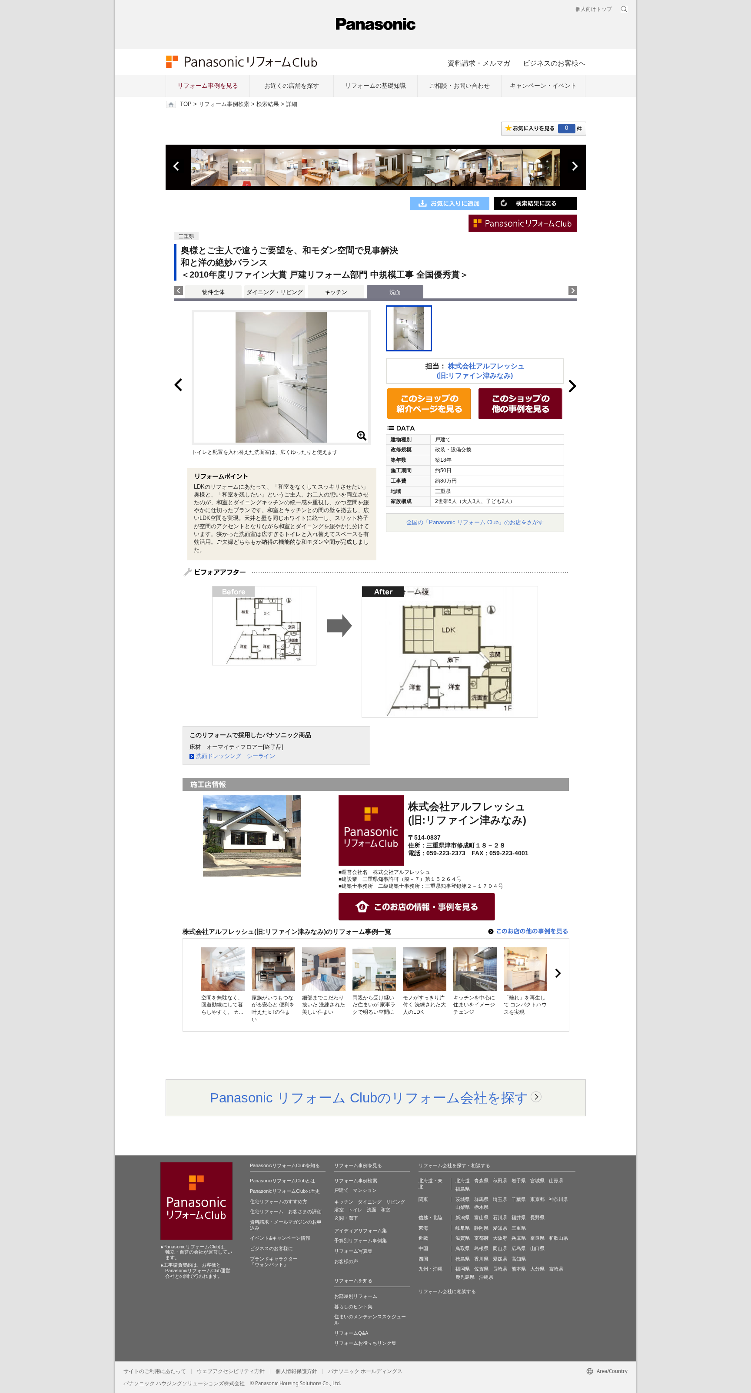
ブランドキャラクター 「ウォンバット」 (274, 1261)
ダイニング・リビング (274, 292)
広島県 (519, 1248)
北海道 (462, 1180)
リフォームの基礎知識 (375, 85)
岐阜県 (462, 1228)
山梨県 (462, 1207)
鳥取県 (462, 1248)
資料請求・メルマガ (479, 63)
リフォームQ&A (351, 1333)
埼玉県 (500, 1199)
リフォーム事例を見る (207, 85)
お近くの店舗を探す (291, 85)
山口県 (537, 1248)
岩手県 (519, 1180)
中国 (423, 1248)
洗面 (371, 1209)
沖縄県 (486, 1277)
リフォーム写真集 (353, 1251)
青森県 (481, 1180)
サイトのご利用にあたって (154, 1371)
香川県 (481, 1258)
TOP (186, 104)
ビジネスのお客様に (271, 1248)
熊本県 (519, 1268)
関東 (423, 1199)
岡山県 (500, 1248)
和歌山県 (558, 1238)
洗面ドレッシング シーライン (235, 756)
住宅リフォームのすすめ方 (278, 1201)
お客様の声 (346, 1261)
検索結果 (267, 104)
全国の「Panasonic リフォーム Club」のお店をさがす (475, 522)
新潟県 (462, 1217)
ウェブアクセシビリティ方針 (231, 1371)
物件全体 (213, 292)
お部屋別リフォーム (355, 1296)
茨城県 (462, 1199)
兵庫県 (519, 1238)
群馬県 (481, 1199)
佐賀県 (481, 1268)
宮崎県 (556, 1268)
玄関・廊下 (346, 1218)
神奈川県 (558, 1199)
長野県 (537, 1217)
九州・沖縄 (430, 1268)
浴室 (339, 1209)
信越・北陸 (430, 1217)
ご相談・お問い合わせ (459, 85)
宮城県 (537, 1180)
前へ (177, 166)
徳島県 (462, 1258)
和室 (385, 1209)
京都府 (481, 1238)
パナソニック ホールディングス (365, 1371)
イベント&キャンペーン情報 (280, 1238)
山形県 (556, 1180)
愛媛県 (500, 1258)
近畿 (423, 1238)
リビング (395, 1201)
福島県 (462, 1188)
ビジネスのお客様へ (554, 63)
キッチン (336, 292)
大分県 (537, 1268)
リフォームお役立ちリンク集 (365, 1343)
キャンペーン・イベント (543, 85)
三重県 (519, 1228)
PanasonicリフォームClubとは (282, 1180)
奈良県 (537, 1238)
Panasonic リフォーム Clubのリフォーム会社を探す (369, 1097)
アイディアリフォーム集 (360, 1230)
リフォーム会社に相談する (447, 1291)
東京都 (537, 1199)
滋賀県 (462, 1238)
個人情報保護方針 (296, 1371)
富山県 (481, 1217)
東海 (423, 1228)
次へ (575, 166)
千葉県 (519, 1199)
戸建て (341, 1190)
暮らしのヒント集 (353, 1306)
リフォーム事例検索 (224, 104)
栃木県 (481, 1207)
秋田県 (500, 1180)
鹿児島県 (465, 1277)
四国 (423, 1258)
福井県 (519, 1217)
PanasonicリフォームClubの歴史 (285, 1191)
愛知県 (500, 1228)
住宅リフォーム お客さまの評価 (286, 1211)
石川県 (500, 1217)
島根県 (481, 1248)
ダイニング (370, 1201)
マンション (365, 1190)
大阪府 (500, 1238)
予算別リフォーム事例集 (360, 1240)
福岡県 (462, 1268)
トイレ (355, 1209)
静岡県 (481, 1228)
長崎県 (500, 1268)
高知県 (519, 1258)
